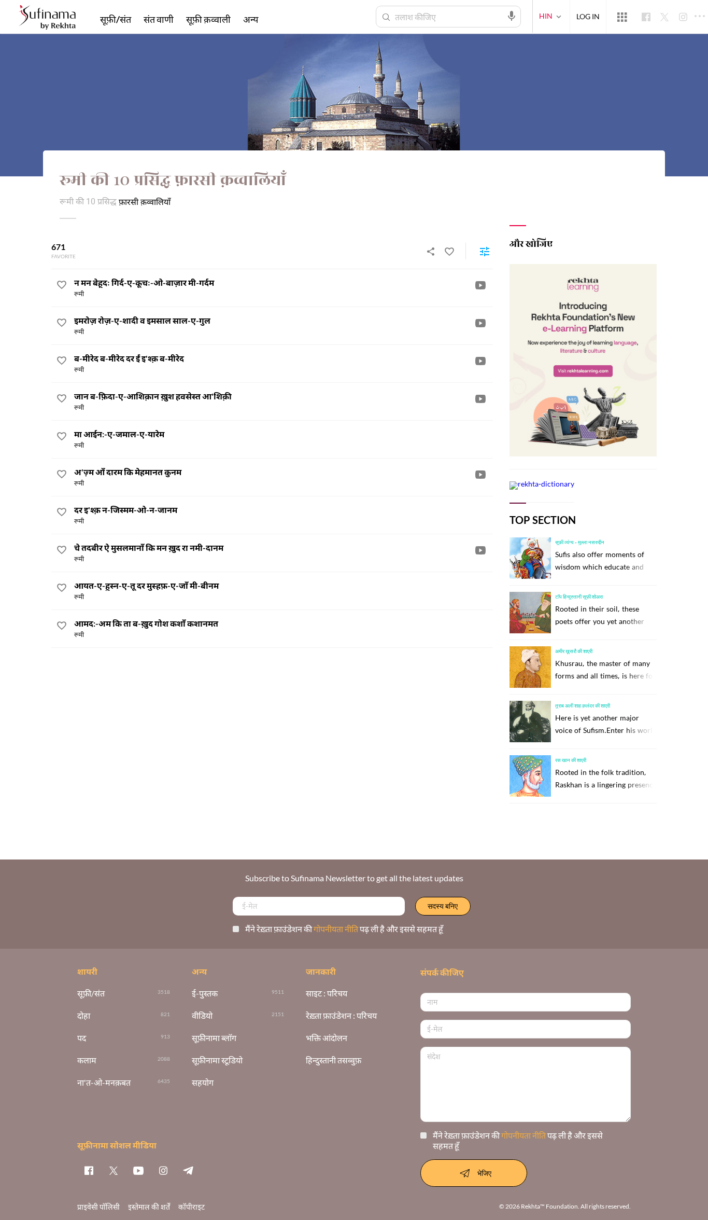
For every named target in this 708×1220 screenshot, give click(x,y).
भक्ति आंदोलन (326, 1038)
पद (81, 1038)
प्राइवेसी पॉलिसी (98, 1206)
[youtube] (138, 1170)
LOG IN (588, 16)
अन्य (250, 19)
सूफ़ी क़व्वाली (208, 19)
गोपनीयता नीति (337, 929)
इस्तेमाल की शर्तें (149, 1206)
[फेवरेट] (449, 251)
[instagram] (163, 1170)
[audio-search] (511, 16)
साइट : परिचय (326, 993)
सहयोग (203, 1082)
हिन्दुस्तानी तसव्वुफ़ (333, 1060)
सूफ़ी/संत (115, 19)
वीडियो (202, 1015)
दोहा (83, 1015)
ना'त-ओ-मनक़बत (104, 1082)
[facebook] (88, 1170)
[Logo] (47, 18)
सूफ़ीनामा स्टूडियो (217, 1060)
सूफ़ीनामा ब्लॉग (214, 1038)
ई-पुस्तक (205, 993)
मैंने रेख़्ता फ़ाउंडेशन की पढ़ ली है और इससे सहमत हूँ (344, 929)
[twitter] (113, 1170)
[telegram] (188, 1170)
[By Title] (484, 251)
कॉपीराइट (191, 1206)
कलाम (86, 1060)
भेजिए (484, 1173)
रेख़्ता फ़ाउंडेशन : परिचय (341, 1015)
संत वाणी (159, 19)
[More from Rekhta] (622, 17)
